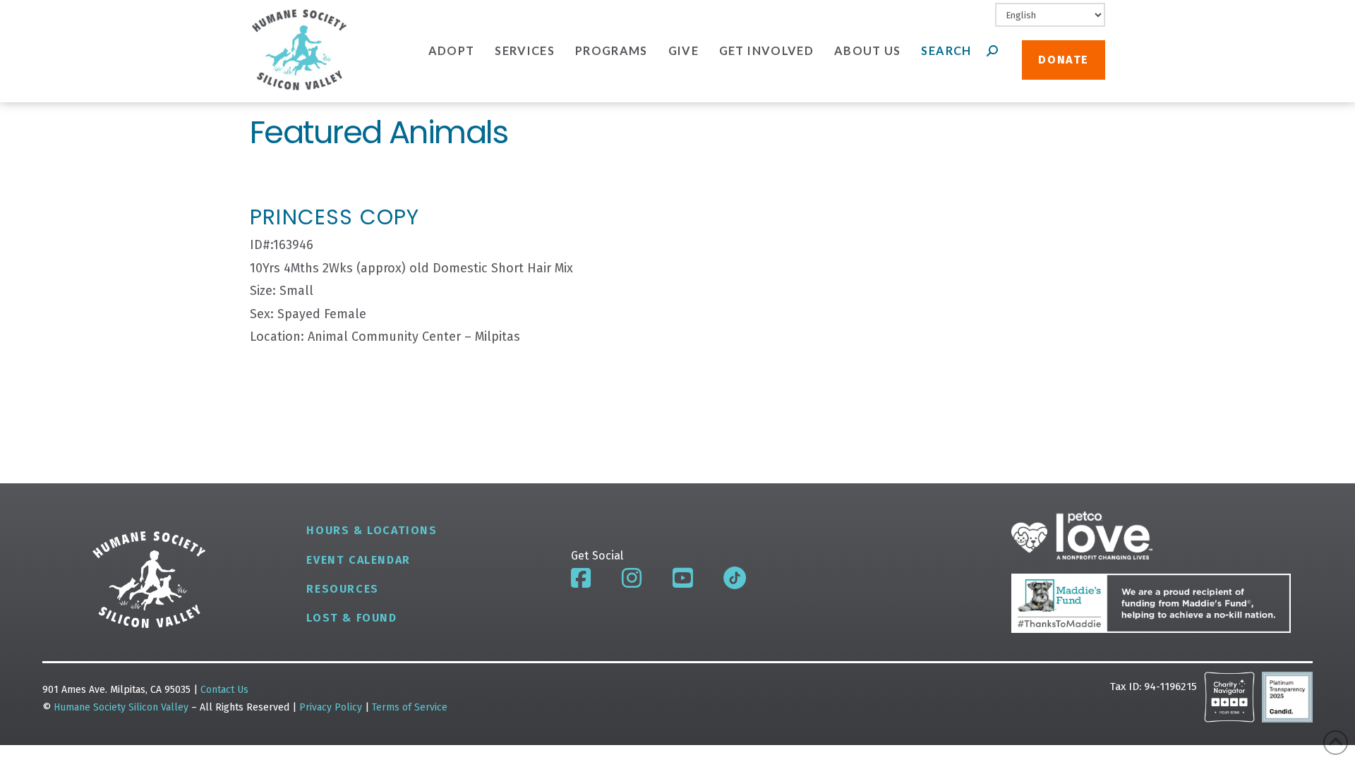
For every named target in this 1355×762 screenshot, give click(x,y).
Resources (342, 588)
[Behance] (734, 578)
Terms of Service (409, 707)
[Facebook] (581, 578)
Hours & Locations (371, 530)
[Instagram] (632, 578)
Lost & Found (351, 617)
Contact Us (224, 690)
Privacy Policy (332, 707)
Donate (1063, 59)
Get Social (597, 555)
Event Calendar (358, 560)
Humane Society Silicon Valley (121, 707)
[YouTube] (682, 578)
